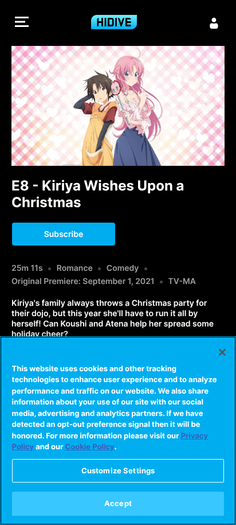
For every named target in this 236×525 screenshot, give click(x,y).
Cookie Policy (90, 447)
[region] (118, 430)
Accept (118, 503)
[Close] (222, 352)
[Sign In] (214, 23)
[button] (22, 23)
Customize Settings (118, 470)
